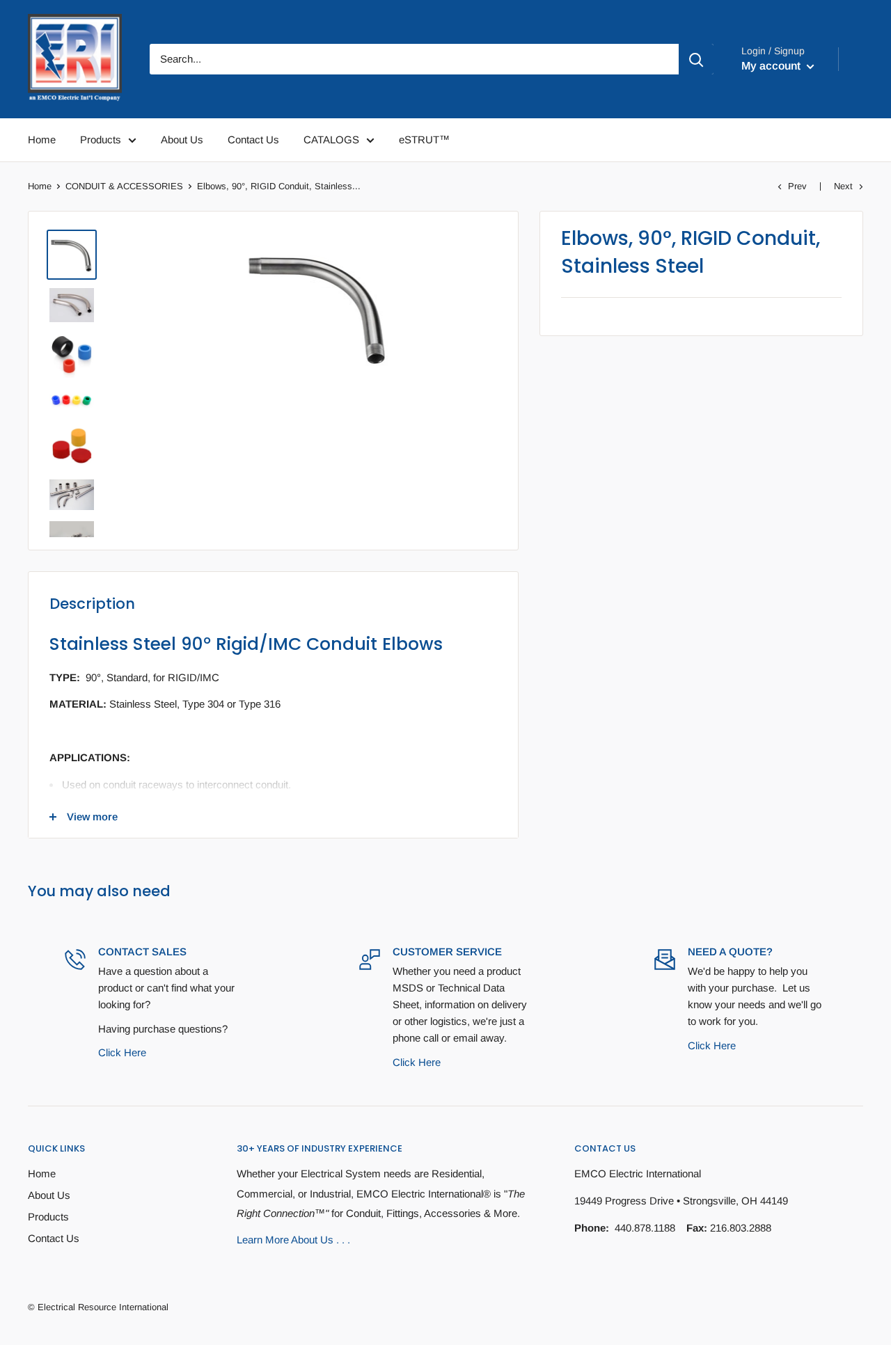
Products (48, 1217)
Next (843, 186)
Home (40, 186)
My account (772, 66)
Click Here (122, 1052)
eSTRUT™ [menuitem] (424, 139)
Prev (797, 186)
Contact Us (53, 1238)
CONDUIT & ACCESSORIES (124, 186)
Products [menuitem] (100, 139)
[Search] (696, 59)
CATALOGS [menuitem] (331, 139)
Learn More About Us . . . (293, 1239)
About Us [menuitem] (182, 139)
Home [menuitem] (42, 139)
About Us (49, 1195)
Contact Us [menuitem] (253, 139)
